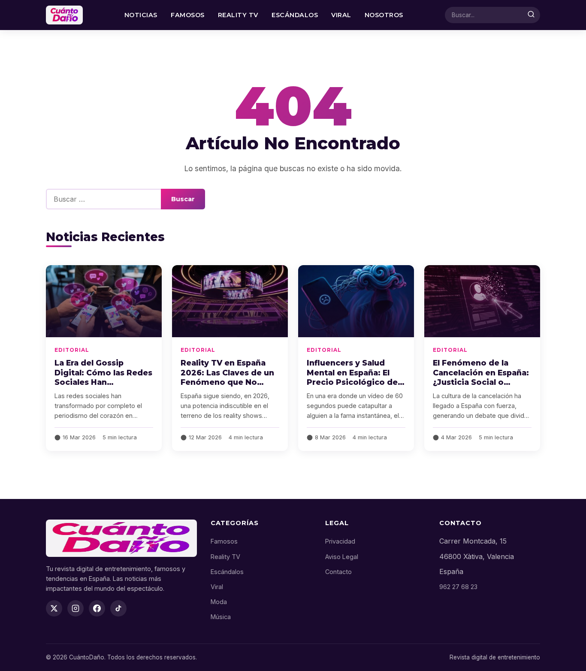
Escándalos (295, 15)
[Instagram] (75, 608)
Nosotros (384, 15)
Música (221, 616)
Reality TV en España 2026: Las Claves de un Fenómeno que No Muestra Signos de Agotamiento (227, 382)
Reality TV (238, 15)
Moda (219, 601)
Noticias (140, 15)
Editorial (71, 350)
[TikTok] (118, 608)
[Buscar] (531, 15)
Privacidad (340, 541)
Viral (341, 15)
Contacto (338, 571)
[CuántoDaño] (64, 15)
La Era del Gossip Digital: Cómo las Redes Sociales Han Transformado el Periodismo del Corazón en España (103, 387)
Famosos (188, 15)
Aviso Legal (341, 556)
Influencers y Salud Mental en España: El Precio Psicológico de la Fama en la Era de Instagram (352, 382)
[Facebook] (97, 608)
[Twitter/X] (54, 608)
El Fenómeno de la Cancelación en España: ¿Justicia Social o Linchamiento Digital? (481, 377)
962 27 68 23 (458, 586)
